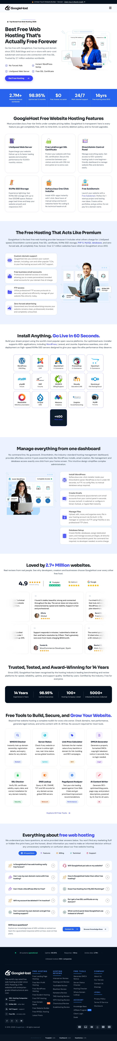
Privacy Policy (99, 999)
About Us (98, 976)
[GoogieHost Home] (16, 8)
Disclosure (98, 1006)
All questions (29, 853)
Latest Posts (37, 1015)
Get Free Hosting (16, 78)
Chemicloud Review (61, 1003)
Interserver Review (60, 978)
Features (46, 853)
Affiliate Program (82, 1010)
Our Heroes (99, 980)
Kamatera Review (60, 993)
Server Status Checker (79, 983)
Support (92, 853)
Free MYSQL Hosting (40, 1012)
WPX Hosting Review (61, 1000)
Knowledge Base (80, 1006)
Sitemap (97, 987)
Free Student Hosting (41, 995)
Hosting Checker (80, 989)
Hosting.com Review (61, 982)
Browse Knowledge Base (93, 929)
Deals (76, 1017)
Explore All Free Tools (57, 813)
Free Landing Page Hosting (39, 977)
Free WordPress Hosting (38, 990)
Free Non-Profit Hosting (38, 983)
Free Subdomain (89, 196)
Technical (77, 853)
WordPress (51, 344)
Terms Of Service (101, 1002)
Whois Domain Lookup (79, 993)
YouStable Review (60, 985)
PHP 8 (81, 242)
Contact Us (69, 929)
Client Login (78, 1013)
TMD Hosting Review (61, 996)
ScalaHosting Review (61, 1007)
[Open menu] (110, 8)
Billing (61, 853)
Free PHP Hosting (39, 998)
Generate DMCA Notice (80, 977)
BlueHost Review (59, 989)
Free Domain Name (41, 1003)
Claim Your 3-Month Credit (74, 2)
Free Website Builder (40, 1008)
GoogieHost (20, 1027)
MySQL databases (93, 242)
